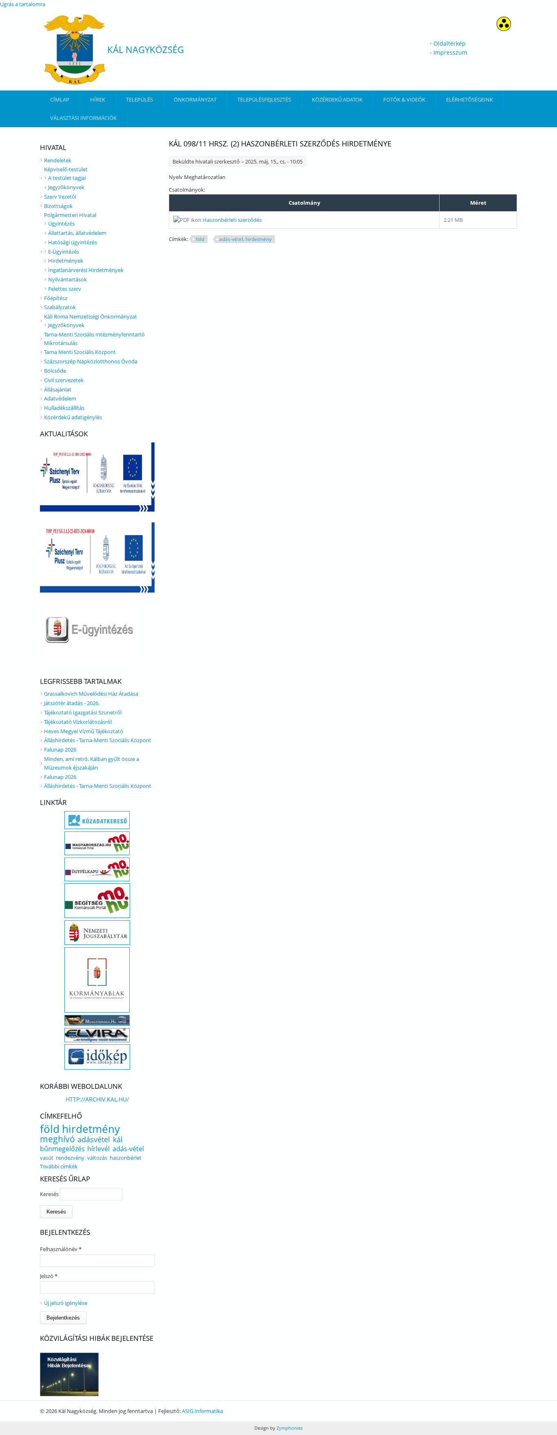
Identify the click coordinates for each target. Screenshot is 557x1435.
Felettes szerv (64, 288)
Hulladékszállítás (64, 407)
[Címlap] (74, 49)
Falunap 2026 (60, 749)
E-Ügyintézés (63, 251)
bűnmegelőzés (62, 1148)
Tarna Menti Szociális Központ (80, 352)
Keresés (50, 1194)
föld (200, 239)
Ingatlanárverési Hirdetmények (86, 270)
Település (139, 99)
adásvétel (93, 1139)
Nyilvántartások (67, 279)
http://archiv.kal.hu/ (97, 1099)
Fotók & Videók (404, 99)
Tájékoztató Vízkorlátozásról (78, 721)
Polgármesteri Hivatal (70, 215)
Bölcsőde (55, 370)
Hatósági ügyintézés (72, 242)
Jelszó (48, 1276)
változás (97, 1157)
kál (118, 1139)
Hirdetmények (65, 260)
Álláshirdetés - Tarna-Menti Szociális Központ (97, 740)
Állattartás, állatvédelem (77, 233)
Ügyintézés (61, 223)
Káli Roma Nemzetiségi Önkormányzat (90, 316)
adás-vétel (128, 1148)
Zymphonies (289, 1428)
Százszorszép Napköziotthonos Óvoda (90, 361)
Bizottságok (58, 206)
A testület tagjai (67, 177)
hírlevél (98, 1148)
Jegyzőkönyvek (66, 187)
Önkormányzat (195, 99)
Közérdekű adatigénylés (73, 417)
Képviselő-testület (66, 169)
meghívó (57, 1139)
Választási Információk (83, 118)
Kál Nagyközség (145, 49)
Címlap (59, 99)
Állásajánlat (57, 389)
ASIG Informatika (202, 1411)
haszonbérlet (125, 1157)
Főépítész (55, 298)
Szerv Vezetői (60, 196)
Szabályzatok (60, 307)
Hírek (97, 99)
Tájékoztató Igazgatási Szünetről (83, 712)
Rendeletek (57, 160)
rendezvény (70, 1157)
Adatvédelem (60, 398)
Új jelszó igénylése (65, 1303)
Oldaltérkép (449, 43)
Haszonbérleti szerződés (232, 219)
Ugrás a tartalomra (22, 4)
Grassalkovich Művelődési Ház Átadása (91, 693)
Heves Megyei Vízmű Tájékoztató (83, 731)
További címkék (58, 1166)
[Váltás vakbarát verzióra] (504, 29)
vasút (46, 1157)
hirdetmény (91, 1128)
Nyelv (176, 177)
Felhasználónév (61, 1249)
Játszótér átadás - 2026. (71, 703)
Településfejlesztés (264, 99)
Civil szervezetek (64, 380)
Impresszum (450, 52)
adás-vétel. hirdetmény (245, 239)
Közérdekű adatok (337, 99)
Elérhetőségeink (469, 99)
